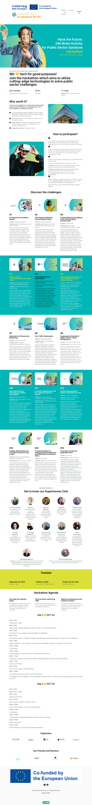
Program (70, 10)
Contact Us (79, 12)
